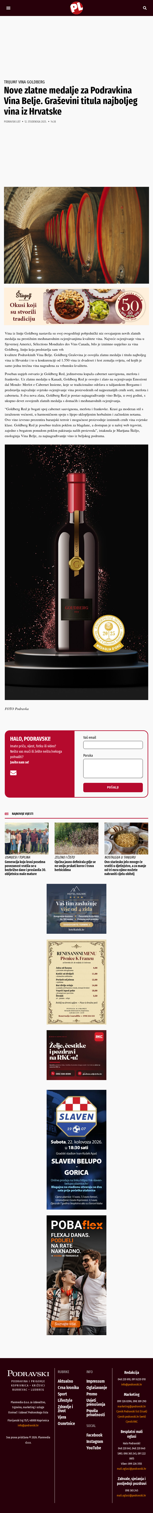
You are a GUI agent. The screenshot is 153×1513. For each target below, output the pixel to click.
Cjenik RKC (132, 1421)
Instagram (94, 1441)
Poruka (88, 756)
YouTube (93, 1448)
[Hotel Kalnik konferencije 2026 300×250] (76, 932)
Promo (91, 1394)
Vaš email (89, 738)
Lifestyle (65, 1400)
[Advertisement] (76, 48)
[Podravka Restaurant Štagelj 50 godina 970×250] (76, 323)
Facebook (94, 1435)
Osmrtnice (66, 1423)
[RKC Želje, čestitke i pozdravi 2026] (76, 1078)
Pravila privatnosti (95, 1412)
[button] (8, 8)
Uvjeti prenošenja (95, 1402)
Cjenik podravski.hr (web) (132, 1416)
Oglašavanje (96, 1387)
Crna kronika (68, 1387)
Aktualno (65, 1381)
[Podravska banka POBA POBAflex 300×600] (76, 1333)
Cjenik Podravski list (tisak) (131, 1411)
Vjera (62, 1417)
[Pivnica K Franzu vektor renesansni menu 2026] (76, 1023)
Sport (62, 1394)
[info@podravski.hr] (13, 773)
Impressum (95, 1381)
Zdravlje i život (65, 1408)
